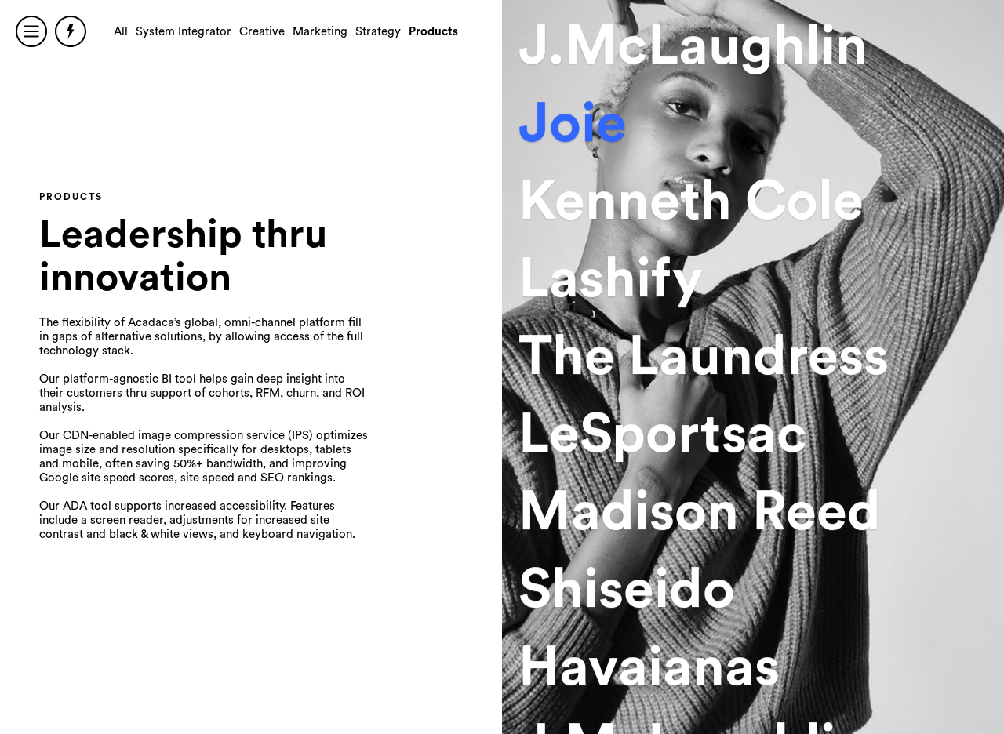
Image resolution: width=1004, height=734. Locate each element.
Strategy (378, 32)
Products (433, 32)
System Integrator (183, 32)
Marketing (320, 32)
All (121, 32)
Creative (262, 32)
